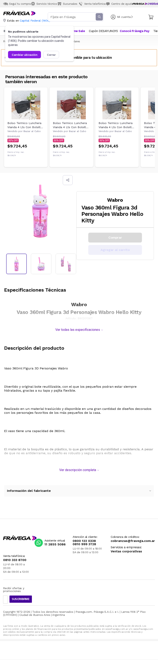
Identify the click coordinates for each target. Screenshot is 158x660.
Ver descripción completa (77, 470)
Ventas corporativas (126, 551)
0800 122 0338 (84, 541)
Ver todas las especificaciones (77, 330)
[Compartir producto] (68, 180)
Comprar (115, 237)
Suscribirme (21, 599)
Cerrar (51, 54)
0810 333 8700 (14, 560)
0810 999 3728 (84, 544)
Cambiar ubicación (24, 54)
